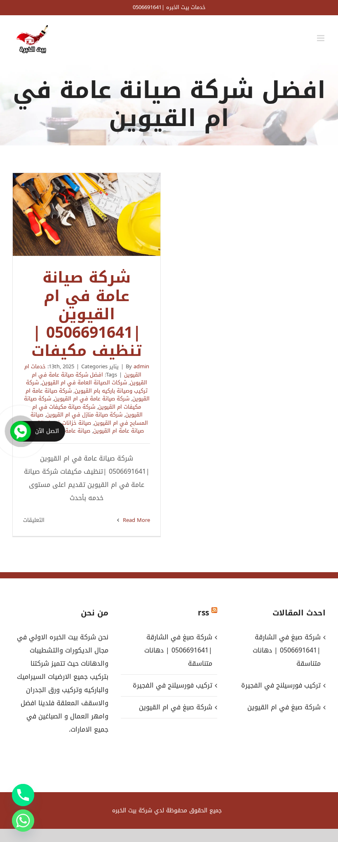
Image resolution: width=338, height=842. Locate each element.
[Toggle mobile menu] (321, 38)
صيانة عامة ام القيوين (118, 431)
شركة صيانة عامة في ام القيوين (91, 398)
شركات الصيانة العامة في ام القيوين (84, 382)
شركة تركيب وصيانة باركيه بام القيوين (87, 386)
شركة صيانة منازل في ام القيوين (84, 414)
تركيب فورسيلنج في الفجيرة (172, 685)
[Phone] (23, 795)
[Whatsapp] (23, 820)
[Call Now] (20, 431)
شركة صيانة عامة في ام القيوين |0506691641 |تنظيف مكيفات (86, 214)
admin (141, 366)
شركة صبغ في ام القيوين (175, 707)
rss (203, 613)
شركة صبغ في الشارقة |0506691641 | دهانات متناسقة (178, 650)
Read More (135, 520)
